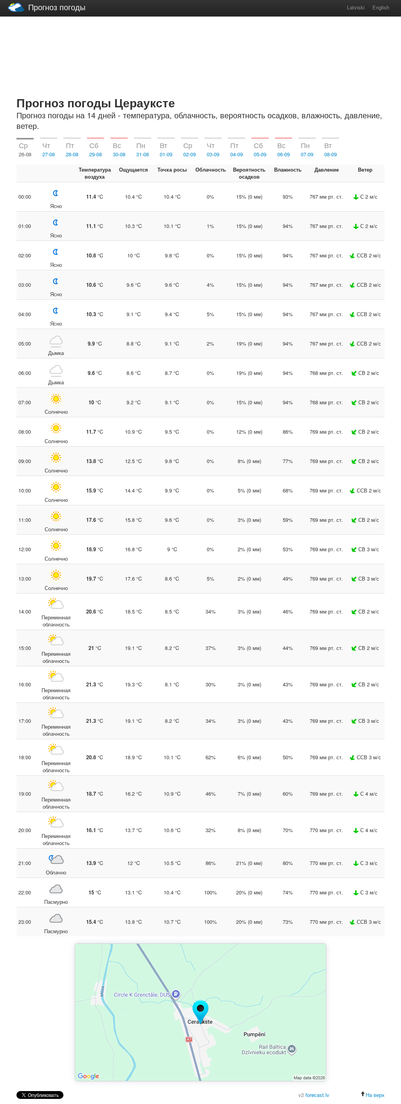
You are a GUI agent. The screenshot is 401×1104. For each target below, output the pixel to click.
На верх (375, 1095)
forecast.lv (317, 1095)
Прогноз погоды (56, 7)
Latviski (356, 7)
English (380, 7)
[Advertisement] (200, 55)
